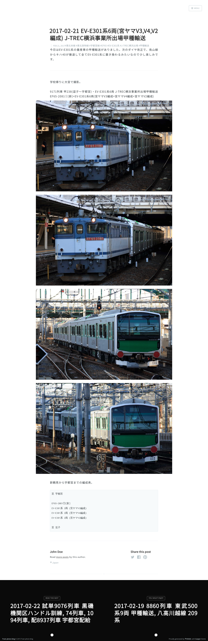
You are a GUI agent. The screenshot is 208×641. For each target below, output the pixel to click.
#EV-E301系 (113, 45)
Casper (198, 639)
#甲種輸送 (144, 45)
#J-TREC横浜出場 (129, 45)
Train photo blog (8, 639)
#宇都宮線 (94, 45)
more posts (62, 557)
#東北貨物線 (82, 45)
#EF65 (103, 45)
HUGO (188, 639)
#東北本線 (70, 45)
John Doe (56, 552)
